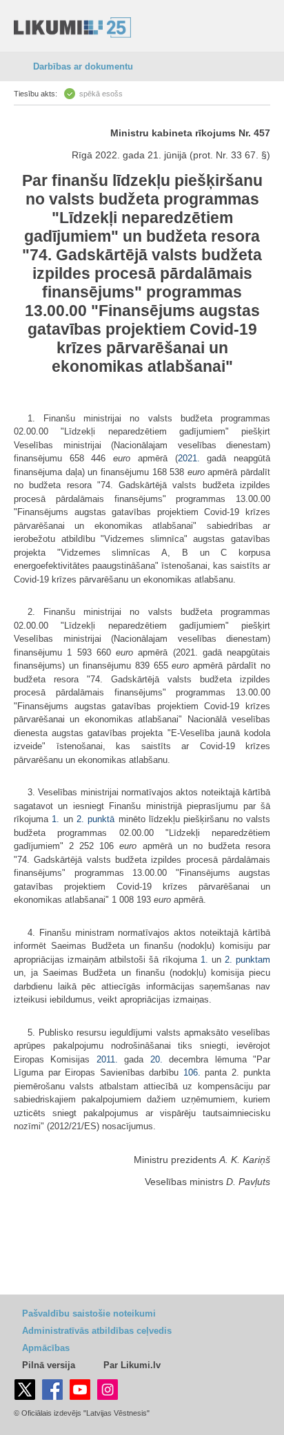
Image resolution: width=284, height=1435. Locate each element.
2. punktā (95, 819)
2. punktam (247, 959)
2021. (189, 458)
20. (156, 1059)
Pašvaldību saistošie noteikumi (89, 1313)
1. (57, 819)
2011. (107, 1059)
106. (192, 1072)
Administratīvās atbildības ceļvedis (97, 1331)
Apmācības (46, 1348)
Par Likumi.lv (132, 1365)
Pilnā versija (48, 1365)
